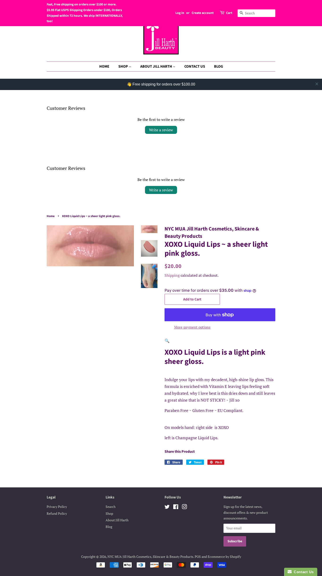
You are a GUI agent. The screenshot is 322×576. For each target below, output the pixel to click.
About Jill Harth (117, 520)
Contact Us (303, 572)
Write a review (161, 129)
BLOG (218, 66)
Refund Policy (57, 513)
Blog (109, 526)
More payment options (192, 327)
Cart (229, 13)
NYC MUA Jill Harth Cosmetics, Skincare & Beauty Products (150, 556)
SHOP (123, 66)
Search (111, 506)
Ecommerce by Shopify (224, 556)
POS (198, 556)
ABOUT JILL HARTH (156, 66)
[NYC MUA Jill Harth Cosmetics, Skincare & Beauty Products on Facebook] (175, 507)
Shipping (172, 275)
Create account (203, 13)
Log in (179, 13)
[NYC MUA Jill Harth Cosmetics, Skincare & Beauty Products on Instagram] (184, 507)
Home (51, 216)
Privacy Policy (57, 506)
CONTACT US (194, 66)
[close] (317, 84)
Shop (109, 513)
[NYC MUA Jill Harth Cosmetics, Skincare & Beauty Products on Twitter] (167, 507)
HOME (104, 66)
